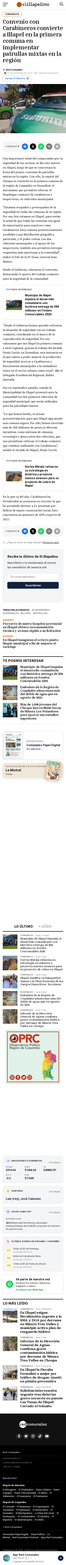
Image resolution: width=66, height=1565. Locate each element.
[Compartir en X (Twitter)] (33, 146)
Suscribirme (33, 585)
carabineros (41, 610)
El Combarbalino (26, 1516)
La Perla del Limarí (44, 1513)
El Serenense (23, 1506)
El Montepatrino (24, 1513)
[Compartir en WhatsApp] (41, 146)
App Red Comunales (52, 1537)
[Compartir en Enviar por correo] (49, 146)
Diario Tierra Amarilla (25, 1493)
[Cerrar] (60, 1558)
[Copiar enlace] (57, 146)
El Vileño (39, 1519)
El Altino (43, 1493)
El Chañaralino (26, 1489)
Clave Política (38, 1534)
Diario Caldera (43, 1489)
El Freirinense (40, 1496)
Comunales (11, 613)
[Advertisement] (33, 814)
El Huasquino (24, 1496)
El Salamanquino (23, 1519)
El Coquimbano (41, 1506)
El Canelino (43, 1516)
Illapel (26, 613)
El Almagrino (9, 1489)
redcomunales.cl (11, 1458)
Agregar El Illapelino (15, 78)
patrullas (40, 613)
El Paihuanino (23, 1510)
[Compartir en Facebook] (25, 146)
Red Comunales (14, 70)
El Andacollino (40, 1510)
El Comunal (8, 1506)
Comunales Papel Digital (15, 1534)
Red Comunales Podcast (25, 1537)
